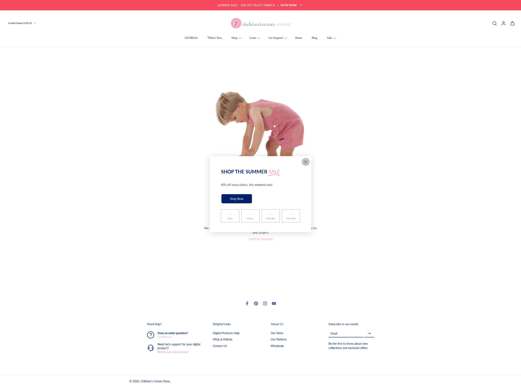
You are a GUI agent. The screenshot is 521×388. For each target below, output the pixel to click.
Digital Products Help (226, 333)
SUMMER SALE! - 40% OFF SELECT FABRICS (246, 5)
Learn (253, 37)
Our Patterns (279, 339)
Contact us (164, 337)
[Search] (494, 23)
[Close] (306, 162)
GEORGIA (191, 37)
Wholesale (277, 345)
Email (334, 333)
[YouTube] (273, 303)
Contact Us (220, 345)
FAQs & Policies (222, 339)
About (298, 37)
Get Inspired (275, 37)
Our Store (277, 333)
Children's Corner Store (155, 381)
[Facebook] (247, 303)
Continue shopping (261, 239)
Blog (314, 37)
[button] (174, 324)
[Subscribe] (369, 333)
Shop (234, 37)
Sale (329, 37)
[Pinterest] (256, 303)
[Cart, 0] (512, 23)
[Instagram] (264, 303)
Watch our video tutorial (173, 352)
